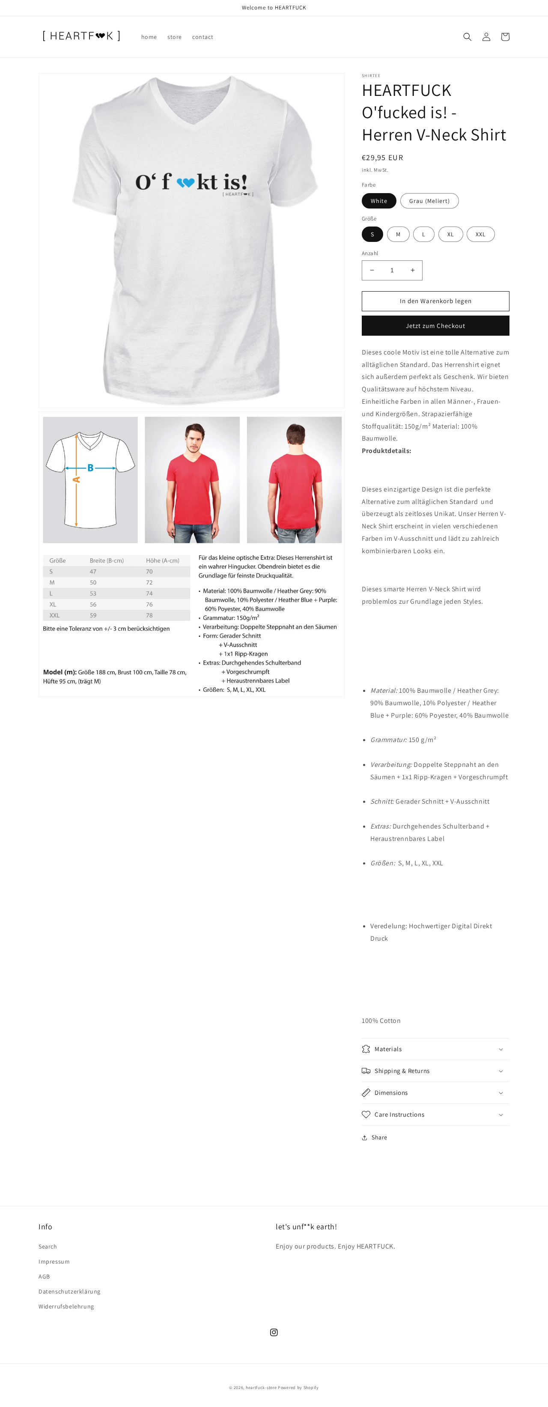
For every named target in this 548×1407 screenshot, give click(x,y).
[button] (467, 36)
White (379, 201)
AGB (44, 1276)
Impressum (54, 1261)
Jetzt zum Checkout (435, 326)
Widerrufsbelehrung (66, 1306)
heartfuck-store (261, 1387)
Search (48, 1246)
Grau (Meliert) (429, 201)
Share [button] (379, 1137)
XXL (481, 234)
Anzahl (370, 253)
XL (450, 234)
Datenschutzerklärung (70, 1291)
